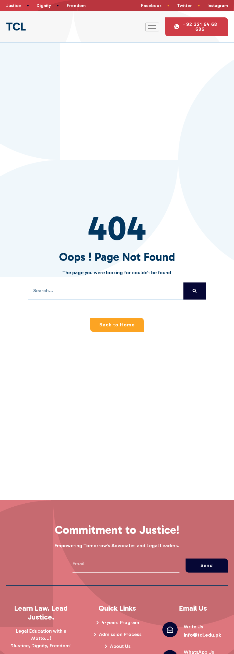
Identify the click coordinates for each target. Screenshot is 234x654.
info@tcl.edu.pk (202, 635)
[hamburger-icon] (152, 27)
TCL (16, 27)
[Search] (194, 291)
